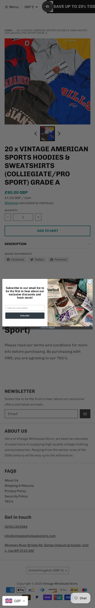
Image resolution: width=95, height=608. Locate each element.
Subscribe (24, 316)
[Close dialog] (90, 282)
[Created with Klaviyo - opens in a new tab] (47, 327)
